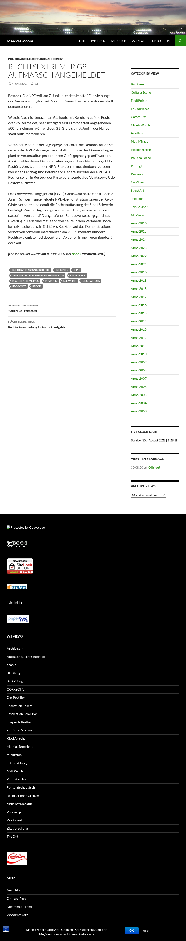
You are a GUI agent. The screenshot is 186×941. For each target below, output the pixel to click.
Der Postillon (16, 697)
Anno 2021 (139, 264)
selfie (81, 40)
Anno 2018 (139, 288)
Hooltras (137, 133)
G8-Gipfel (62, 269)
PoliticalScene (19, 59)
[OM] (37, 83)
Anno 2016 (139, 305)
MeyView (137, 215)
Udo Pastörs (91, 280)
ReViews (137, 174)
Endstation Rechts (19, 706)
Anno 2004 (139, 403)
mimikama (14, 755)
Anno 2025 (139, 231)
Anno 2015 (139, 313)
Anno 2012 (139, 337)
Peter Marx (77, 275)
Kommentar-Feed (19, 907)
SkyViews (137, 182)
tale (169, 40)
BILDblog (13, 673)
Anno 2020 (139, 272)
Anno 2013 (139, 329)
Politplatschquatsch (21, 787)
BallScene (137, 84)
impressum (98, 40)
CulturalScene (141, 92)
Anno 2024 (139, 239)
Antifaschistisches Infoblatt (26, 657)
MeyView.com (20, 40)
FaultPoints (139, 100)
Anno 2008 (139, 370)
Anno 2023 (139, 248)
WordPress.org (17, 915)
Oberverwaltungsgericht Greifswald (38, 275)
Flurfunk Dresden (19, 730)
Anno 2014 (139, 321)
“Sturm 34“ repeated (23, 308)
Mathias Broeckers (20, 746)
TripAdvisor (139, 207)
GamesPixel (139, 117)
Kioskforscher (17, 738)
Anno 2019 (139, 280)
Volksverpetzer (17, 812)
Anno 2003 (139, 411)
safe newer (139, 40)
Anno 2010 (139, 354)
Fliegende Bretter (19, 722)
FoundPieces (140, 109)
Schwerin (69, 280)
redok (76, 253)
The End (12, 836)
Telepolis (137, 199)
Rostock (51, 280)
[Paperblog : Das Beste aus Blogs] (18, 619)
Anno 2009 (139, 362)
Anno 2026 (139, 223)
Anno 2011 (139, 346)
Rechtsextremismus (25, 280)
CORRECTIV (16, 689)
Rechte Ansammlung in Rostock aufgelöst (37, 324)
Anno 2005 (139, 395)
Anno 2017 (139, 297)
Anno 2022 (139, 256)
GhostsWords (140, 125)
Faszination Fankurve (22, 714)
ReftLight (39, 59)
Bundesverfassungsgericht (30, 269)
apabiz (11, 665)
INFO (146, 931)
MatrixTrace (139, 141)
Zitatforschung (17, 828)
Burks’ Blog (15, 681)
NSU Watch (15, 771)
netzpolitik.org (17, 763)
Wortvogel (14, 820)
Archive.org (15, 648)
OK (131, 930)
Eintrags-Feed (16, 898)
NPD (77, 269)
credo (156, 40)
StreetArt (137, 190)
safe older (118, 40)
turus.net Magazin (19, 804)
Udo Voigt (19, 286)
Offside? (154, 467)
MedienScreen (141, 149)
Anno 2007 (55, 59)
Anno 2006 (139, 387)
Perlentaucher (17, 779)
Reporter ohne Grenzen (23, 795)
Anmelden (14, 890)
